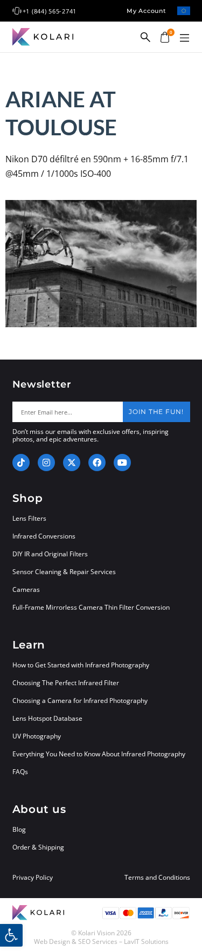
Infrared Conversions (43, 536)
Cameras (26, 589)
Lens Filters (29, 518)
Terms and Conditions (157, 877)
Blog (19, 829)
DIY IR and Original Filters (50, 553)
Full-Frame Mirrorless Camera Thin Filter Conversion (91, 607)
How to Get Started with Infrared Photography (80, 665)
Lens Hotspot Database (47, 718)
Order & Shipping (38, 847)
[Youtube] (122, 462)
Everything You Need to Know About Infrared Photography (98, 753)
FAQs (20, 771)
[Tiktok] (21, 462)
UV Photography (36, 736)
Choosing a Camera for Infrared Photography (80, 700)
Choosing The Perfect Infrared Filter (65, 682)
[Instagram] (46, 462)
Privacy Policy (32, 877)
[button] (184, 38)
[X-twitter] (71, 462)
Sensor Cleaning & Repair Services (64, 571)
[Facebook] (97, 462)
